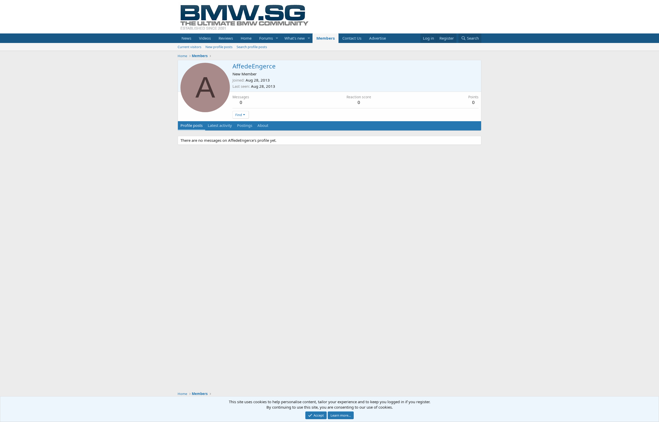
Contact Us (351, 38)
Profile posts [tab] (191, 125)
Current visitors (189, 47)
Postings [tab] (244, 125)
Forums (266, 38)
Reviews (226, 38)
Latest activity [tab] (220, 125)
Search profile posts (252, 47)
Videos (205, 38)
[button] (277, 38)
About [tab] (262, 125)
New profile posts (218, 47)
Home (246, 38)
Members (325, 38)
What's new (294, 38)
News (186, 38)
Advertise (377, 38)
